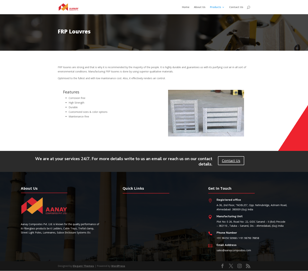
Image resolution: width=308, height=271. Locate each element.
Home (185, 7)
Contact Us (236, 7)
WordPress (118, 266)
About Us (199, 7)
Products (215, 7)
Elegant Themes (83, 266)
